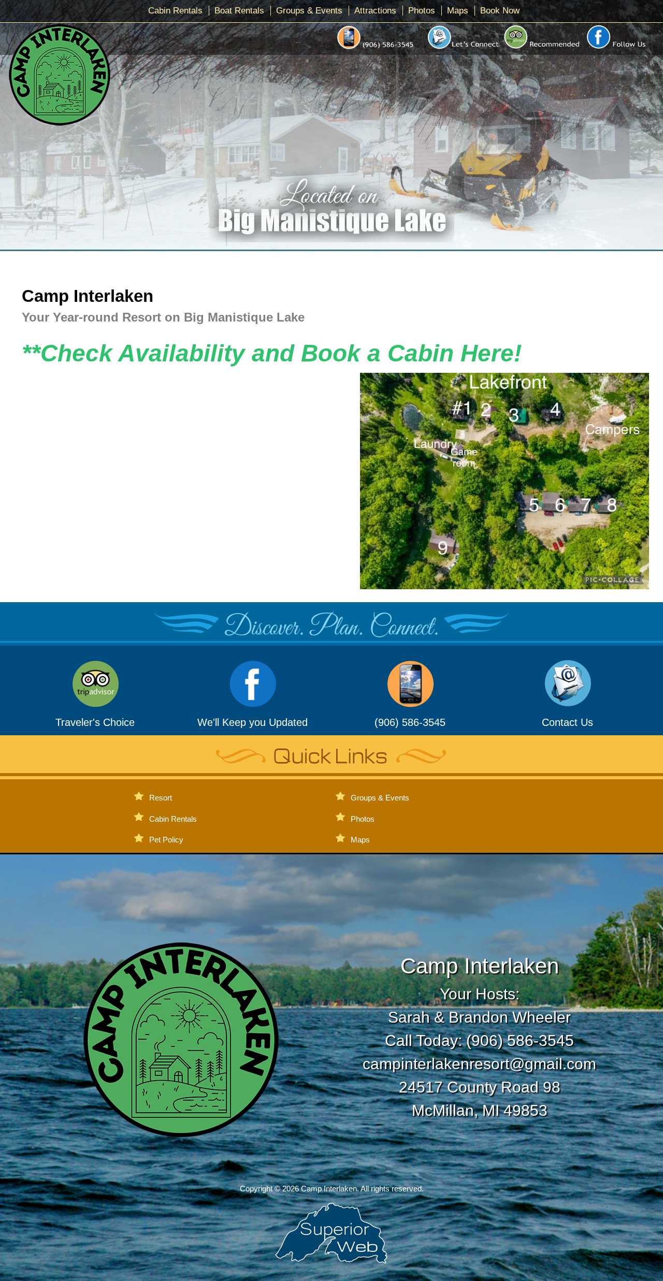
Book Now (500, 11)
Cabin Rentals (175, 11)
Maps (457, 11)
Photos (421, 11)
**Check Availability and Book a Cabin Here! (272, 353)
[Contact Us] (461, 49)
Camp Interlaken (90, 295)
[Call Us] (377, 49)
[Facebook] (620, 49)
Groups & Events (309, 11)
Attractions (375, 11)
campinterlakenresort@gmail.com (479, 1063)
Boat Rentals (239, 11)
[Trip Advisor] (542, 49)
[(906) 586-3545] (410, 703)
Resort (160, 797)
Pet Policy (166, 839)
